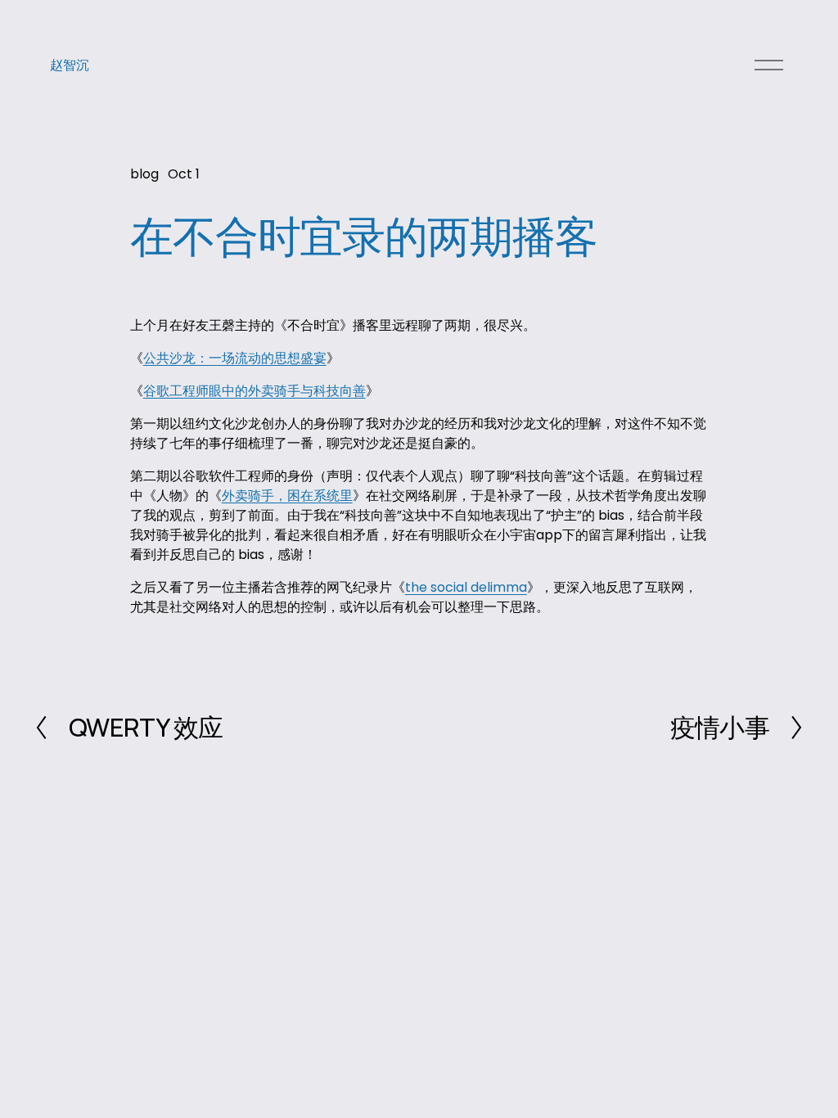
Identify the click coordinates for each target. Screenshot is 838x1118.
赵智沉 (69, 65)
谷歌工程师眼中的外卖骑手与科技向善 (254, 390)
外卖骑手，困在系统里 (287, 495)
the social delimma (466, 587)
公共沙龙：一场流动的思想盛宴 (235, 358)
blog (144, 174)
